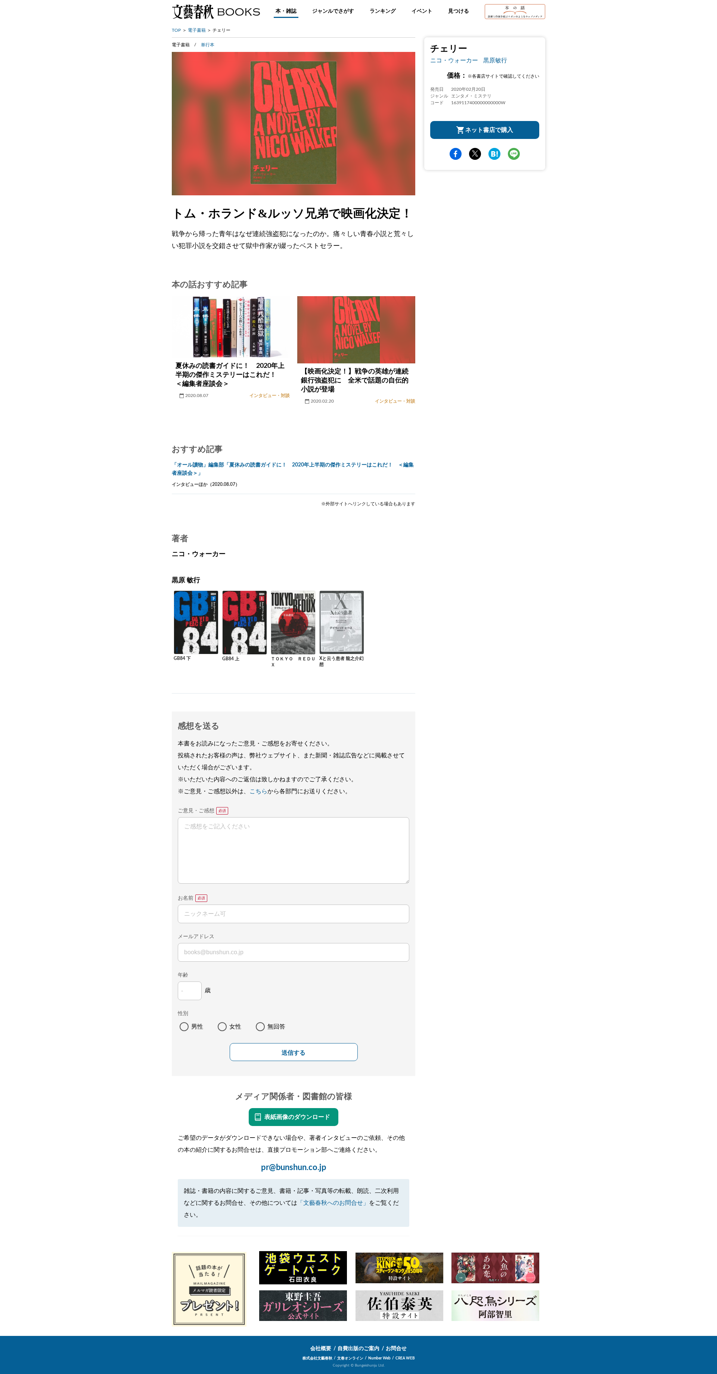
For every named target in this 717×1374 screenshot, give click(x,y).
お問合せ (396, 1348)
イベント (422, 11)
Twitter (475, 154)
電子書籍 (197, 30)
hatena (494, 154)
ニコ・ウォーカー (454, 60)
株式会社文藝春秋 (317, 1358)
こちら (258, 791)
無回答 (276, 1027)
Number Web (379, 1358)
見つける (458, 11)
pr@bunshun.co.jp (293, 1167)
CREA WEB (405, 1358)
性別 (183, 1013)
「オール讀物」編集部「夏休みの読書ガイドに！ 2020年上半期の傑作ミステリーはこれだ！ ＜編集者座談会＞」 (293, 469)
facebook (456, 154)
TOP (176, 30)
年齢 (183, 975)
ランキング (383, 11)
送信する (293, 1052)
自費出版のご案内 (358, 1348)
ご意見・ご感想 (196, 810)
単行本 (207, 45)
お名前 (185, 898)
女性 (235, 1027)
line (514, 154)
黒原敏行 (495, 60)
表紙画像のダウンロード (297, 1117)
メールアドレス (196, 936)
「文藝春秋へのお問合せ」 (333, 1203)
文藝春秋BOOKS (216, 11)
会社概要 (320, 1348)
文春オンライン (350, 1358)
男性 (197, 1027)
